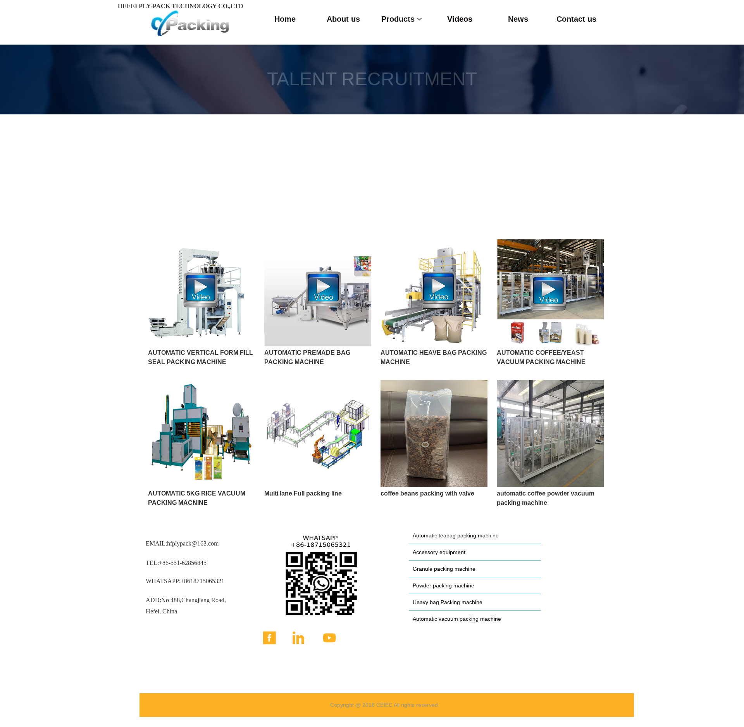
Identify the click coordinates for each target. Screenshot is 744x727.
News (518, 19)
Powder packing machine (443, 585)
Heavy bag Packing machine (447, 602)
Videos (459, 19)
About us (343, 19)
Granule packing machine (444, 569)
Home (285, 19)
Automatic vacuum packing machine (457, 619)
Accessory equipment (439, 552)
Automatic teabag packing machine (456, 535)
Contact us (576, 19)
